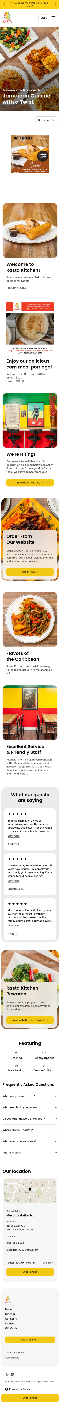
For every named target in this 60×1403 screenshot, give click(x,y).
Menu (43, 17)
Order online (29, 1272)
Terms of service (14, 1353)
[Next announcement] (55, 4)
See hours (45, 1263)
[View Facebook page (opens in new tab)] (7, 1375)
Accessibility (12, 1358)
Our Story (11, 1319)
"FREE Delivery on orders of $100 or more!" (30, 4)
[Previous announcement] (4, 4)
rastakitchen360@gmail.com (22, 1251)
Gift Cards (11, 1329)
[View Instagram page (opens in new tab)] (12, 1375)
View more (14, 835)
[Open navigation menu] (53, 18)
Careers (9, 1324)
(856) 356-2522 (15, 1244)
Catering (10, 1314)
